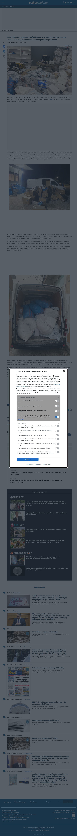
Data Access (38, 464)
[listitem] (38, 397)
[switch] (57, 401)
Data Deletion (30, 464)
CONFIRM (27, 459)
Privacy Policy (47, 464)
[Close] (64, 371)
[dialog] (38, 418)
